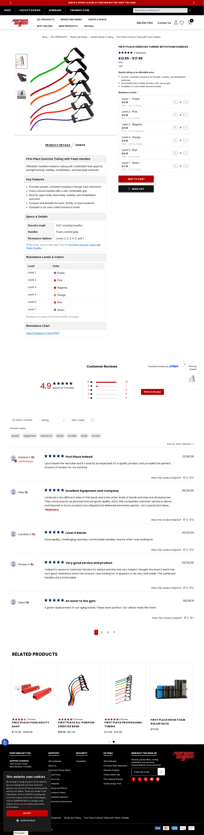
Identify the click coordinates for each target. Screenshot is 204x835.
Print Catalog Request (113, 779)
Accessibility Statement (58, 797)
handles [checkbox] (72, 435)
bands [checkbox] (60, 435)
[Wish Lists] (181, 23)
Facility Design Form (112, 783)
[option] (192, 381)
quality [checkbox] (15, 435)
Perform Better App (112, 774)
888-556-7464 (145, 23)
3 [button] (107, 632)
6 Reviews (123, 719)
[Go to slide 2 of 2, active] (114, 742)
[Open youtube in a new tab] (151, 779)
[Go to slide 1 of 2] (109, 742)
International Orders (57, 792)
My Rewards (53, 783)
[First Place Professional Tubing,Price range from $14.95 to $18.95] (125, 689)
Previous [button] (10, 2)
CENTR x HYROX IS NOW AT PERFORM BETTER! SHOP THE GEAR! (102, 2)
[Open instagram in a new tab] (145, 779)
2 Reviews (31, 719)
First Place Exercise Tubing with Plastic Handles (106, 817)
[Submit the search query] (190, 10)
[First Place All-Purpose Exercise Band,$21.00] (78, 689)
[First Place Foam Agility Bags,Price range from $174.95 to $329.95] (32, 689)
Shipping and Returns (57, 788)
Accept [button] (27, 813)
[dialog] (27, 801)
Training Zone (79, 10)
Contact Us (164, 23)
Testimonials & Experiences (60, 801)
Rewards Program (111, 770)
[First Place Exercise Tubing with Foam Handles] (192, 379)
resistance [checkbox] (46, 435)
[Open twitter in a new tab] (139, 779)
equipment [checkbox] (30, 435)
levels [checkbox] (84, 435)
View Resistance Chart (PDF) (43, 333)
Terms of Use (54, 779)
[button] (107, 382)
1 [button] (96, 632)
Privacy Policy (54, 774)
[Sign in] (174, 22)
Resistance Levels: (128, 92)
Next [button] (193, 2)
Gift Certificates (54, 761)
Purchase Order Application (115, 765)
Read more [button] (52, 509)
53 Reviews (78, 719)
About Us (52, 765)
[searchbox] (24, 420)
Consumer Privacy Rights (59, 770)
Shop (7, 10)
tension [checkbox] (96, 435)
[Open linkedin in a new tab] (158, 779)
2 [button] (101, 632)
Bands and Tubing (72, 817)
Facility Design (29, 10)
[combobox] (53, 420)
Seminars (55, 10)
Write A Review (152, 391)
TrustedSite (81, 761)
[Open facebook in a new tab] (133, 779)
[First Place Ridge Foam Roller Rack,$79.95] (171, 689)
